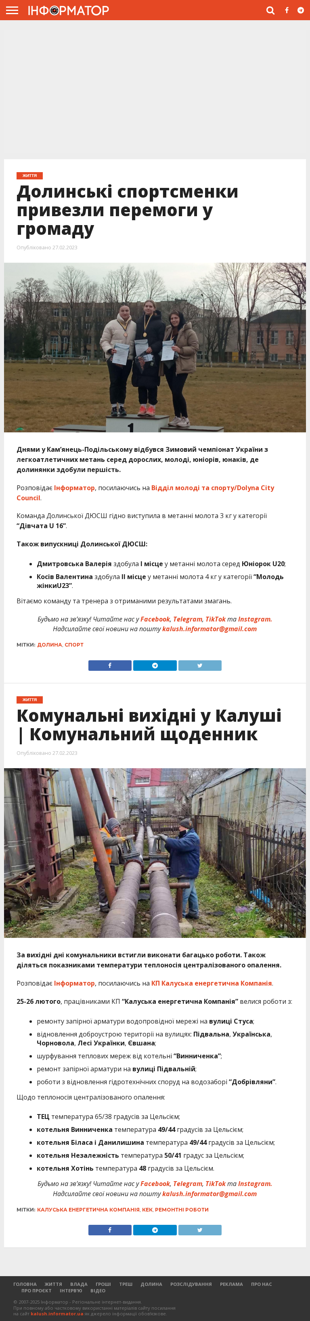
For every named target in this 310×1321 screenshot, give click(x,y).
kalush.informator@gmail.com (209, 628)
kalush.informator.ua (57, 1313)
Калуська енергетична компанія (88, 1210)
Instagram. (255, 619)
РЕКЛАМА (231, 1284)
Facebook (155, 619)
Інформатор (74, 487)
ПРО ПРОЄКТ (36, 1290)
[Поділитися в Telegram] (155, 663)
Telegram (187, 619)
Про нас (261, 1284)
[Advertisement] (155, 92)
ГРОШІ (103, 1284)
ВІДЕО (97, 1290)
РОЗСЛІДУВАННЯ (191, 1284)
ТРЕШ (125, 1284)
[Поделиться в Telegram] (155, 1228)
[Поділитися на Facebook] (110, 663)
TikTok (215, 619)
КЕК (147, 1210)
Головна (25, 1284)
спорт (74, 645)
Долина (49, 645)
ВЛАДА (79, 1284)
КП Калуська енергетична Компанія (211, 983)
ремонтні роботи (182, 1210)
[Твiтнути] (200, 663)
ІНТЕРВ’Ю (71, 1290)
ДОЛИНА (151, 1284)
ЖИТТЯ (53, 1284)
